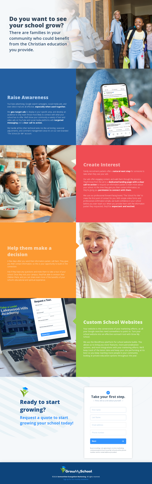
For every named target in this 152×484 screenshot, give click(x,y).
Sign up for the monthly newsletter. (76, 479)
